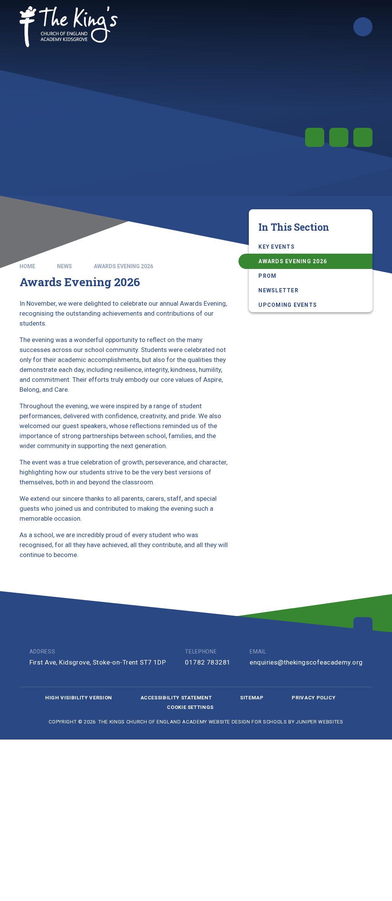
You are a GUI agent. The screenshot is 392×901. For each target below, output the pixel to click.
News (64, 266)
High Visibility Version (78, 698)
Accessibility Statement (176, 698)
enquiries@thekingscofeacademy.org (306, 662)
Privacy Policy (313, 698)
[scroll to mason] (362, 626)
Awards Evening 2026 (123, 266)
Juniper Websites (319, 722)
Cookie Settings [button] (190, 707)
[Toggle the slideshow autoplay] (314, 137)
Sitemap (252, 698)
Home (27, 266)
